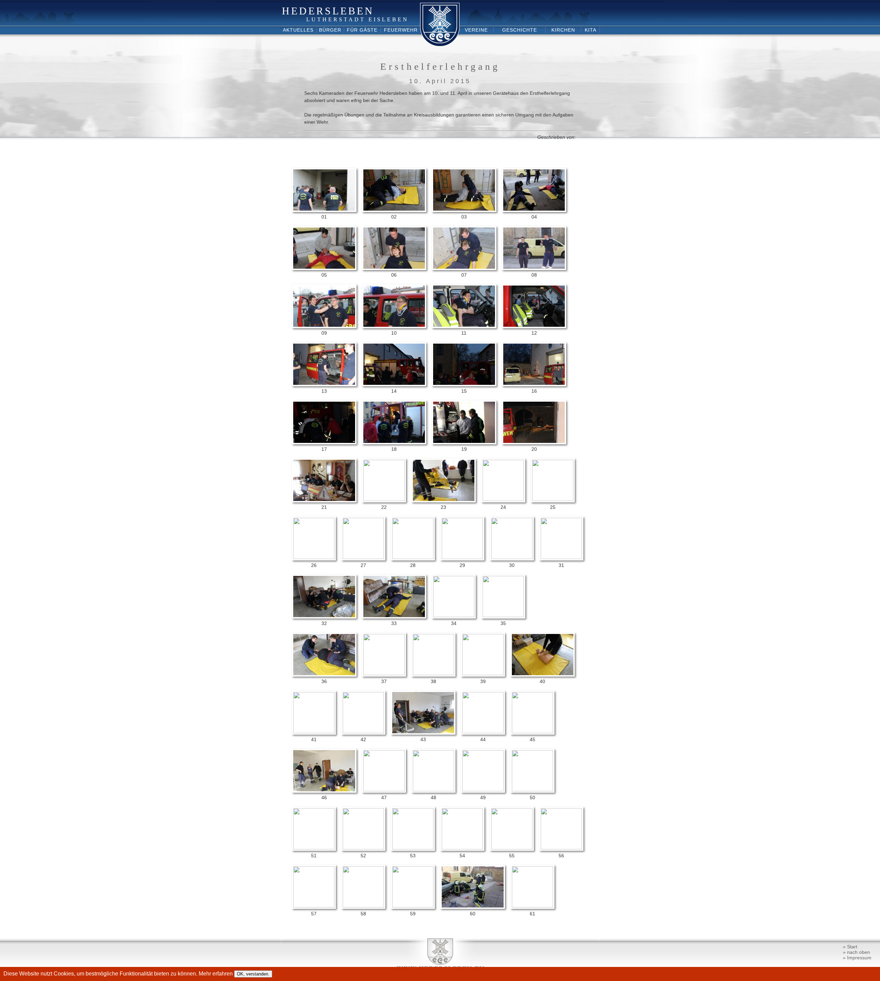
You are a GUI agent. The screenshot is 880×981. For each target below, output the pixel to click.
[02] (394, 210)
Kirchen (563, 30)
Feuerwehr (401, 30)
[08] (534, 268)
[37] (384, 673)
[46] (324, 791)
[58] (363, 905)
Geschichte (519, 30)
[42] (363, 731)
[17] (324, 442)
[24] (503, 499)
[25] (553, 499)
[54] (462, 847)
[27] (363, 557)
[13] (324, 384)
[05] (324, 268)
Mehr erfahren (216, 974)
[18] (394, 442)
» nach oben (856, 952)
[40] (542, 675)
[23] (443, 500)
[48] (433, 789)
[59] (413, 905)
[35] (503, 615)
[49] (483, 789)
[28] (413, 557)
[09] (324, 326)
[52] (363, 847)
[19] (464, 442)
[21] (324, 500)
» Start (850, 946)
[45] (532, 731)
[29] (462, 557)
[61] (532, 905)
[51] (314, 847)
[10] (394, 326)
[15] (464, 384)
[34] (454, 615)
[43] (423, 733)
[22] (384, 499)
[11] (464, 326)
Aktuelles (298, 30)
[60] (472, 907)
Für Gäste (362, 30)
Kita (590, 30)
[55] (512, 847)
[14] (394, 384)
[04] (534, 210)
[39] (483, 673)
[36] (324, 675)
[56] (561, 847)
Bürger (330, 30)
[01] (324, 210)
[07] (464, 268)
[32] (324, 617)
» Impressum (857, 957)
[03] (464, 210)
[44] (483, 731)
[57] (314, 905)
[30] (512, 557)
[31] (561, 557)
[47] (384, 789)
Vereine (476, 30)
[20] (534, 442)
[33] (394, 617)
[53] (413, 847)
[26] (314, 557)
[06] (394, 268)
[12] (534, 326)
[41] (314, 731)
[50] (532, 789)
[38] (433, 673)
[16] (534, 384)
